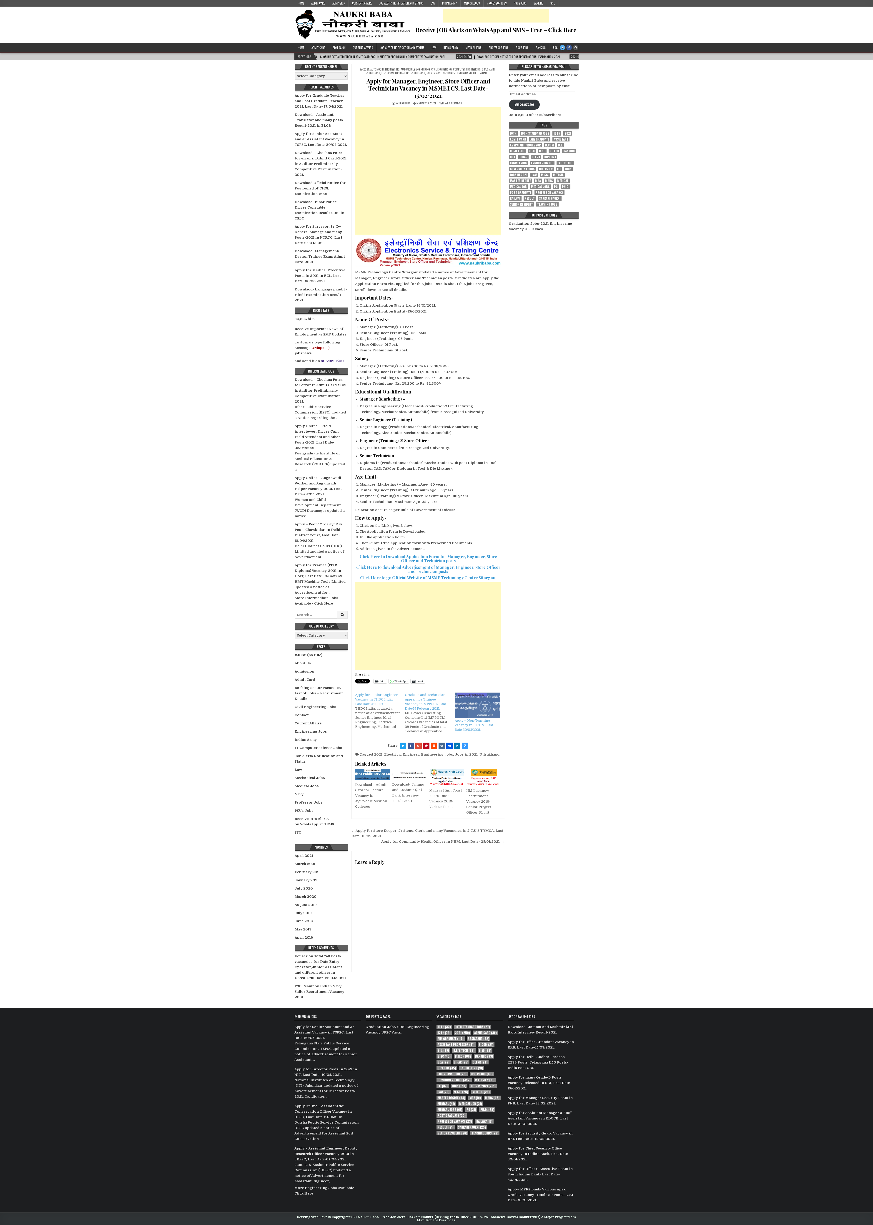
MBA (538, 181)
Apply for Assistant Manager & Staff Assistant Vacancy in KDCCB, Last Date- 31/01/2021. (540, 1118)
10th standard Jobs (535, 133)
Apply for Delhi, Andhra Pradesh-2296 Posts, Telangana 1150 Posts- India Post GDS (538, 1062)
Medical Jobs (472, 3)
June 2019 (304, 921)
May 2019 (303, 929)
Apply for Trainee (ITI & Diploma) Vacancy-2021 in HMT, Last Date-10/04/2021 (318, 570)
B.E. (560, 145)
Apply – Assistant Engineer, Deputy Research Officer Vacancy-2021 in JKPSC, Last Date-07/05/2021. (325, 1153)
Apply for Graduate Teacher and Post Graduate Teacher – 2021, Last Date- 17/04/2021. (320, 100)
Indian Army (449, 3)
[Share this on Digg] (449, 746)
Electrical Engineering (395, 73)
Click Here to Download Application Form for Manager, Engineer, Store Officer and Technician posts (428, 558)
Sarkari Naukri (549, 198)
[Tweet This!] (403, 746)
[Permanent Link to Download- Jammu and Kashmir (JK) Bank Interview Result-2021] (409, 774)
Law (433, 3)
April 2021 (304, 856)
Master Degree (520, 181)
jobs (449, 754)
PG (556, 186)
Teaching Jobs (547, 204)
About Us (303, 663)
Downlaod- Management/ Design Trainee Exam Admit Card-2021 (320, 256)
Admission (338, 3)
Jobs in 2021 (434, 73)
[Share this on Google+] (418, 746)
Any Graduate (539, 139)
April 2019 (304, 937)
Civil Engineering (441, 69)
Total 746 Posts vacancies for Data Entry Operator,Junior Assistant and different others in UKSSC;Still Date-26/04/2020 (320, 967)
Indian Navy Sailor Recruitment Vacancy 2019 (319, 991)
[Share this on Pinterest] (426, 746)
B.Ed (532, 151)
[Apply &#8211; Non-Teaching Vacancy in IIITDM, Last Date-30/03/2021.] (477, 705)
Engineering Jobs (311, 731)
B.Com (549, 145)
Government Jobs (522, 169)
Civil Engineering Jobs (315, 707)
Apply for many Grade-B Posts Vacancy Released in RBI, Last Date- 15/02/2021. (539, 1082)
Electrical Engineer (401, 754)
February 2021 (308, 872)
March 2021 (305, 864)
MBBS (549, 181)
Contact (302, 715)
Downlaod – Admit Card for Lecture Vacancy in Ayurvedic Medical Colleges (371, 796)
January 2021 (307, 880)
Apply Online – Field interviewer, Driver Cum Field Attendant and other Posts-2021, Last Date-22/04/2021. (317, 437)
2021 (366, 69)
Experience (565, 163)
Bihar (523, 157)
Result (530, 198)
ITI (559, 169)
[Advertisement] (496, 16)
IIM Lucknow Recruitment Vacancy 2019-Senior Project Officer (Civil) (478, 801)
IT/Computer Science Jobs (318, 748)
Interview (546, 169)
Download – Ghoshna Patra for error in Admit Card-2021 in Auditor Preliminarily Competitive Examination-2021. (320, 164)
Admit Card (318, 3)
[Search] (575, 47)
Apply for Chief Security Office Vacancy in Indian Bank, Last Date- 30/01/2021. (538, 1153)
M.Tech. (558, 175)
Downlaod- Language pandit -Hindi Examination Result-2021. (321, 294)
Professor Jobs (497, 3)
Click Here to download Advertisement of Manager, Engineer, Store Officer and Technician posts (428, 569)
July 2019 (303, 913)
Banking (538, 3)
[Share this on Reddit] (434, 746)
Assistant (561, 139)
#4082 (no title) (308, 655)
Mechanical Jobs (310, 778)
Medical (563, 181)
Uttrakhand (480, 73)
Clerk (536, 157)
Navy (299, 794)
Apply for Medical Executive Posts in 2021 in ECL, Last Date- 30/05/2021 (320, 275)
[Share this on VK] (442, 746)
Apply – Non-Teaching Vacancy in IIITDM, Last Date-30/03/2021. (474, 725)
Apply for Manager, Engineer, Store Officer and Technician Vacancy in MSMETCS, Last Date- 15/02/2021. (428, 88)
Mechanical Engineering (457, 73)
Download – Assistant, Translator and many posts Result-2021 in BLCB (319, 120)
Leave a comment (452, 103)
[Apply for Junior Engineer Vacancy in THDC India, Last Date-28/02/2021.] (380, 711)
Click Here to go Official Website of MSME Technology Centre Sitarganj (428, 577)
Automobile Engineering (384, 69)
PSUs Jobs (520, 3)
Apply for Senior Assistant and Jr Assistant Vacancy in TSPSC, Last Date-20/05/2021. (321, 139)
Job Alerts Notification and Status (401, 3)
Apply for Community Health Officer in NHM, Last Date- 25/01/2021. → (443, 841)
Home (301, 3)
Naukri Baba (403, 103)
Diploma (550, 157)
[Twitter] (562, 47)
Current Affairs (362, 3)
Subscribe (524, 104)
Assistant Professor (525, 145)
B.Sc (542, 151)
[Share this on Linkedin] (457, 746)
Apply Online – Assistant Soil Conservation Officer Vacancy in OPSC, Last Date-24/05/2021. (323, 1111)
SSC (552, 3)
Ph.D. (565, 186)
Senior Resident (521, 204)
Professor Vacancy (549, 192)
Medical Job (518, 186)
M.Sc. (545, 175)
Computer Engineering (467, 69)
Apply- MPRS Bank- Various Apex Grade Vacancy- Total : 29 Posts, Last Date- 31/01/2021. (540, 1194)
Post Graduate (520, 192)
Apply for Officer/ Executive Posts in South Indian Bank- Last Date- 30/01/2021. (540, 1174)
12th (557, 133)
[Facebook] (569, 47)
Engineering (418, 73)
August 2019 (306, 905)
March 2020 (305, 897)
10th (513, 133)
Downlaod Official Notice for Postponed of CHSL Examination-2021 (320, 188)
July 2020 (304, 888)
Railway (515, 198)
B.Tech (554, 151)
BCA (512, 157)
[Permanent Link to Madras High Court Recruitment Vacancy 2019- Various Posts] (446, 777)
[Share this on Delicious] (465, 746)
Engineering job (542, 163)
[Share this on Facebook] (411, 746)
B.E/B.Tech (517, 151)
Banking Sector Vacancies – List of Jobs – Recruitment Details (319, 693)
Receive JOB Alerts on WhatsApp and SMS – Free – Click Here (495, 30)
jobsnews (303, 353)
